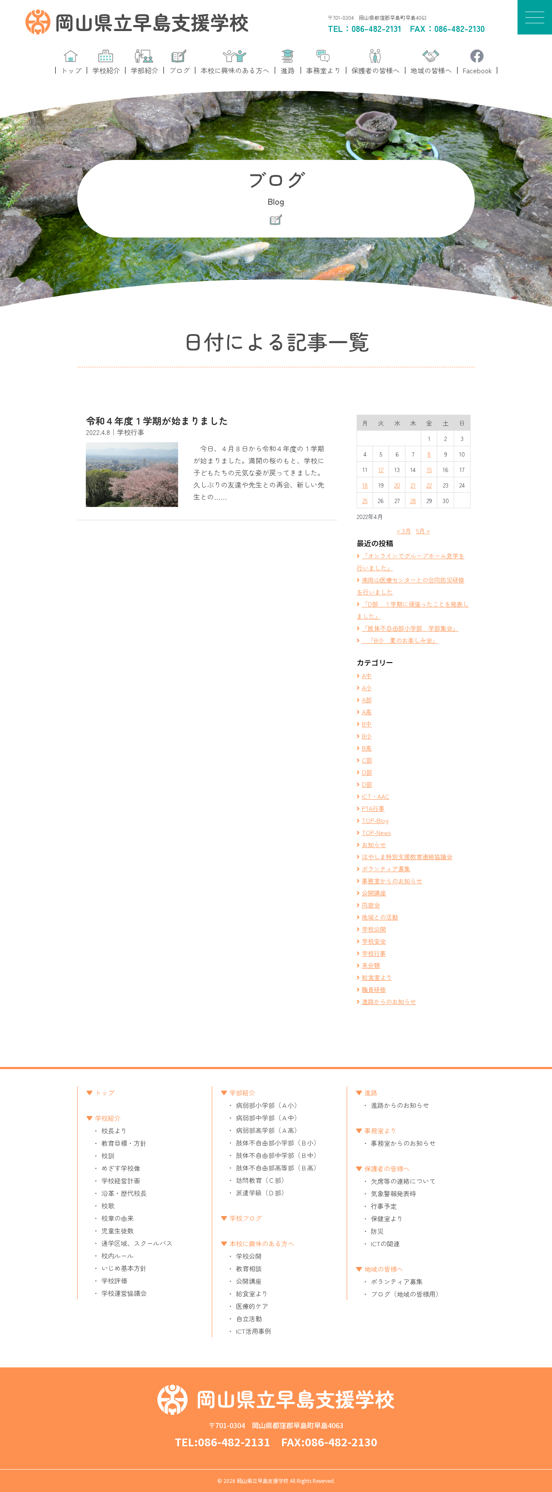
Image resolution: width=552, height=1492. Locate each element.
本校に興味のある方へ (261, 1243)
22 (429, 485)
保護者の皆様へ (387, 1168)
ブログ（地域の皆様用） (406, 1293)
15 (429, 469)
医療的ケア (252, 1306)
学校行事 (374, 953)
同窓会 (371, 905)
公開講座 (374, 892)
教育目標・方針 (124, 1143)
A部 (367, 699)
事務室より (380, 1130)
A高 (367, 711)
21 (413, 485)
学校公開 (374, 929)
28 (413, 500)
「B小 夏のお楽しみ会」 (400, 640)
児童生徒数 (117, 1230)
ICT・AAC (375, 796)
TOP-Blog (375, 820)
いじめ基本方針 (124, 1268)
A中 (367, 675)
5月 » (423, 530)
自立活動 (249, 1318)
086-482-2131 (376, 28)
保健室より (387, 1218)
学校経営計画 (120, 1180)
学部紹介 (242, 1092)
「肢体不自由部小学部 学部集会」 (410, 628)
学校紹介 (108, 1118)
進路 (370, 1092)
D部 (367, 772)
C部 (367, 760)
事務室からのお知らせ (392, 880)
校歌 (107, 1205)
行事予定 (384, 1205)
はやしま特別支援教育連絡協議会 (407, 856)
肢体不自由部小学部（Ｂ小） (278, 1142)
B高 (367, 748)
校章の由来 (117, 1218)
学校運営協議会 (124, 1293)
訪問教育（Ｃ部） (262, 1180)
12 (380, 469)
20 (397, 485)
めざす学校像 (120, 1168)
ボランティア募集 (386, 868)
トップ (104, 1092)
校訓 (107, 1155)
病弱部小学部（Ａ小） (268, 1105)
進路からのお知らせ (389, 1001)
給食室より (377, 977)
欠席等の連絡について (403, 1180)
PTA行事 (373, 808)
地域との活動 (380, 917)
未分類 (371, 965)
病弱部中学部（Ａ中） (268, 1117)
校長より (114, 1130)
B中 (367, 723)
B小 (367, 736)
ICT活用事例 (253, 1331)
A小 (367, 687)
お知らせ (374, 844)
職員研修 (374, 989)
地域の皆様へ (383, 1268)
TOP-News (376, 832)
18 (365, 485)
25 (364, 500)
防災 (377, 1231)
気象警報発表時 (393, 1193)
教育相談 (249, 1268)
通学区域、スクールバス (136, 1243)
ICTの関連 (385, 1243)
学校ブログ (245, 1218)
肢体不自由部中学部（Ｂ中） (278, 1155)
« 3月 (404, 530)
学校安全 (374, 941)
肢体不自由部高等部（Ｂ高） (278, 1167)
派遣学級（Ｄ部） (262, 1192)
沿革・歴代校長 (124, 1193)
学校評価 (114, 1280)
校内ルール (117, 1255)
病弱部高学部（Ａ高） (268, 1130)
